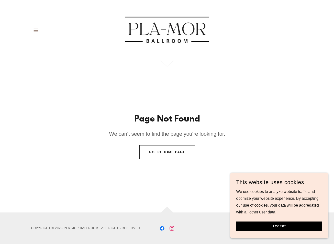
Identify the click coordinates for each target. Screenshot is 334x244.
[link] (167, 30)
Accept (279, 226)
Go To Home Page (167, 152)
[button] (36, 30)
